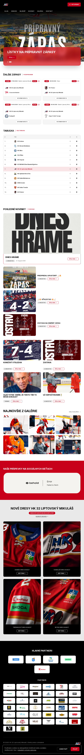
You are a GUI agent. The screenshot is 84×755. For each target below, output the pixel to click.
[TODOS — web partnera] (75, 722)
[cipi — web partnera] (35, 715)
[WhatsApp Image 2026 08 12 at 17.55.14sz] (15, 424)
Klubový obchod (41, 516)
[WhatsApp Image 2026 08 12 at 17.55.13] (68, 444)
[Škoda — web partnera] (68, 659)
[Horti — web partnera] (9, 701)
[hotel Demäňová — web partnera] (9, 722)
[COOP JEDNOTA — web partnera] (75, 715)
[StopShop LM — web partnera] (22, 729)
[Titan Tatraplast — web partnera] (62, 701)
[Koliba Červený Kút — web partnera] (62, 694)
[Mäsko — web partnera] (48, 722)
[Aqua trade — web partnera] (22, 701)
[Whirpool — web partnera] (35, 687)
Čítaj (10, 57)
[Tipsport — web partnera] (16, 659)
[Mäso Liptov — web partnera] (22, 722)
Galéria (40, 11)
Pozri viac (31, 209)
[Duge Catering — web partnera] (62, 722)
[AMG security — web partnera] (9, 687)
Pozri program (28, 74)
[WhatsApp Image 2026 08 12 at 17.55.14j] (68, 424)
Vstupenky (75, 4)
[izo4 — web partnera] (48, 687)
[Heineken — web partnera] (9, 694)
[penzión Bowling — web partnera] (22, 687)
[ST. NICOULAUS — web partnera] (9, 715)
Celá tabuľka (20, 130)
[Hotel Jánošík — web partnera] (35, 708)
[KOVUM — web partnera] (62, 715)
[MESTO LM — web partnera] (50, 659)
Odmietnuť (63, 749)
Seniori (14, 11)
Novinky (31, 11)
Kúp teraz (21, 573)
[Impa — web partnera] (75, 708)
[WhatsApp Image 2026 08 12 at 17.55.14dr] (15, 444)
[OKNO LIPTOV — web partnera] (62, 708)
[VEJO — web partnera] (35, 722)
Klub (6, 11)
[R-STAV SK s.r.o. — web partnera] (9, 708)
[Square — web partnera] (35, 701)
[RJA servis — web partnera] (48, 708)
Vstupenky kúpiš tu (22, 98)
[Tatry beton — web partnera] (62, 687)
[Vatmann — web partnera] (48, 694)
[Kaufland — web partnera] (42, 669)
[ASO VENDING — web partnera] (48, 715)
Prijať (75, 749)
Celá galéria (74, 412)
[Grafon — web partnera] (75, 694)
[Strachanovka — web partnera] (22, 694)
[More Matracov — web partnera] (75, 701)
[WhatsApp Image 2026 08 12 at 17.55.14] (42, 444)
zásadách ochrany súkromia (27, 750)
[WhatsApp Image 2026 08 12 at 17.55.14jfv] (42, 424)
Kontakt (49, 11)
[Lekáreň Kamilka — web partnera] (22, 708)
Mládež (22, 11)
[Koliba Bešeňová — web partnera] (35, 694)
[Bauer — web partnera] (9, 729)
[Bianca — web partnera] (75, 687)
